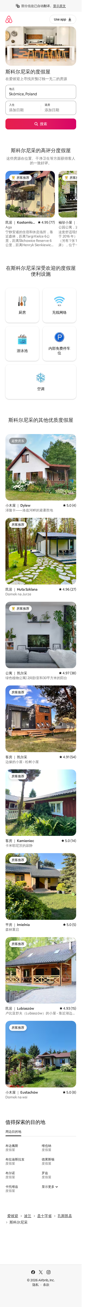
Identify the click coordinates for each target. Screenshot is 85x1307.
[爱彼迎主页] (8, 19)
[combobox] (41, 94)
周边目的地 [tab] (13, 1132)
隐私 (35, 1285)
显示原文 (59, 6)
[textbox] (23, 110)
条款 (46, 1285)
